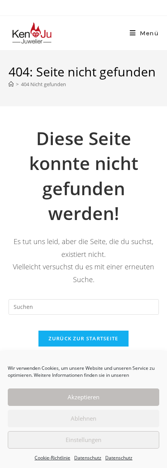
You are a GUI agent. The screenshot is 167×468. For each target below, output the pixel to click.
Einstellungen (83, 440)
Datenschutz (87, 457)
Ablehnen (83, 418)
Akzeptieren (83, 397)
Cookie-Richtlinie (52, 457)
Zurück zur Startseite (83, 338)
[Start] (11, 84)
